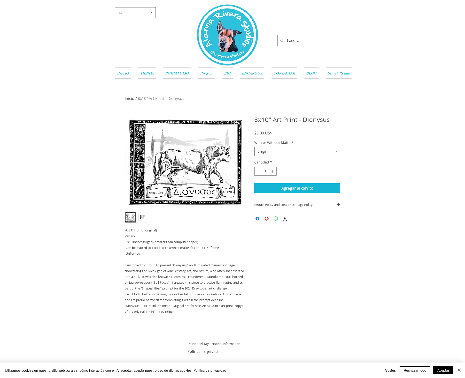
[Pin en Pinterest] (267, 219)
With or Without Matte (273, 143)
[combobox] (297, 151)
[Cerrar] (459, 370)
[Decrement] (258, 171)
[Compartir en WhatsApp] (276, 219)
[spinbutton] (265, 171)
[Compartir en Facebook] (257, 219)
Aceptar (443, 370)
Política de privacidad (210, 370)
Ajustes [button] (390, 370)
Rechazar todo (415, 370)
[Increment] (273, 171)
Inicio (129, 98)
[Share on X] (285, 219)
